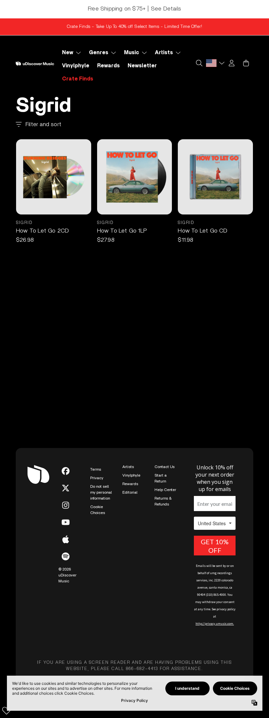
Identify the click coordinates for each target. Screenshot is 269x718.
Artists (128, 467)
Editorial (129, 492)
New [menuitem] (67, 52)
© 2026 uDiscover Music (67, 575)
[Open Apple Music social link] (65, 539)
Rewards (130, 484)
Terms (95, 469)
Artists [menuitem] (164, 52)
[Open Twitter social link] (65, 488)
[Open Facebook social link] (65, 471)
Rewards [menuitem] (108, 65)
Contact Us (165, 467)
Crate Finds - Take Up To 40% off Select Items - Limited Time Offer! (134, 26)
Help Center (165, 490)
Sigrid (24, 223)
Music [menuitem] (131, 52)
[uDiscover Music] (35, 63)
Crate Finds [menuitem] (77, 78)
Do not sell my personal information (101, 492)
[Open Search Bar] (198, 63)
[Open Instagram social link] (65, 505)
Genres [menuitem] (98, 52)
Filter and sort (43, 124)
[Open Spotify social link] (65, 556)
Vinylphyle (131, 475)
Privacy (96, 478)
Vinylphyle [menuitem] (75, 65)
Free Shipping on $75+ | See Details (134, 9)
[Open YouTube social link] (65, 522)
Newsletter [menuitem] (142, 65)
